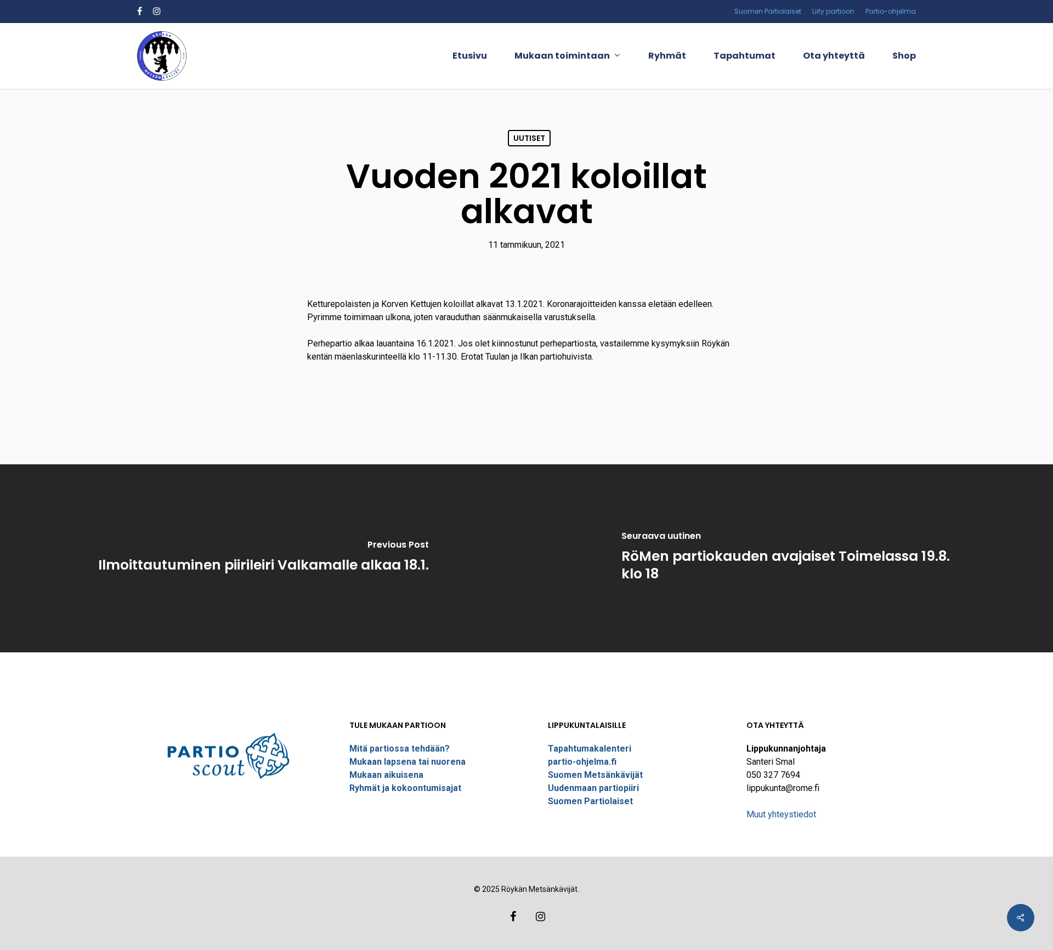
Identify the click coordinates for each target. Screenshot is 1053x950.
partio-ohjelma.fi (582, 761)
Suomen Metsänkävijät (595, 775)
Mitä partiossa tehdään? (399, 748)
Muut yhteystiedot (781, 814)
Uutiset (529, 138)
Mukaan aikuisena (386, 775)
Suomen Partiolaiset (590, 801)
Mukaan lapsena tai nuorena (407, 761)
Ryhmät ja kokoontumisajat (405, 788)
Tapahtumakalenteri (589, 748)
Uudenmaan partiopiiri (593, 788)
